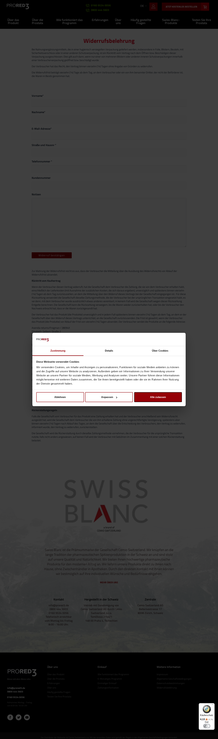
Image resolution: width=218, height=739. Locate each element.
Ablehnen (60, 397)
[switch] (206, 726)
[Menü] (213, 705)
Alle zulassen (158, 397)
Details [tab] (109, 350)
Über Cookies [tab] (160, 350)
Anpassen (107, 397)
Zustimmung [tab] (58, 350)
